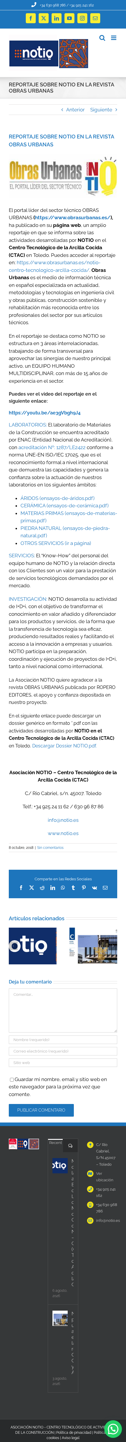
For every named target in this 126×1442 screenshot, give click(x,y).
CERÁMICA (33, 505)
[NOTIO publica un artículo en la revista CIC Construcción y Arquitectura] (60, 1318)
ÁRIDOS (29, 498)
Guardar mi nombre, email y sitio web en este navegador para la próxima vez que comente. (58, 1086)
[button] (13, 945)
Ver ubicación (104, 1176)
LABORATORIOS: (28, 425)
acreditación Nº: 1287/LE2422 (52, 447)
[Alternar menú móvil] (114, 38)
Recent (55, 1142)
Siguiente (101, 110)
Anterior (75, 110)
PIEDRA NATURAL (41, 528)
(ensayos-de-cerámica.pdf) (78, 505)
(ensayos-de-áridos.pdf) (67, 498)
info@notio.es (63, 820)
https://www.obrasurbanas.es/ (72, 217)
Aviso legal (70, 1438)
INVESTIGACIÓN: (28, 599)
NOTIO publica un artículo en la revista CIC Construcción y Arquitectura (72, 1343)
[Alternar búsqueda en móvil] (102, 38)
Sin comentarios (50, 848)
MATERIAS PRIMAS (42, 513)
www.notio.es (63, 833)
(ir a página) (78, 543)
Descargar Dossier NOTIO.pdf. (64, 746)
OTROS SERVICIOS (42, 543)
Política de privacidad (73, 1433)
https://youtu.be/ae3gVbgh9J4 (45, 413)
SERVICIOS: (22, 555)
